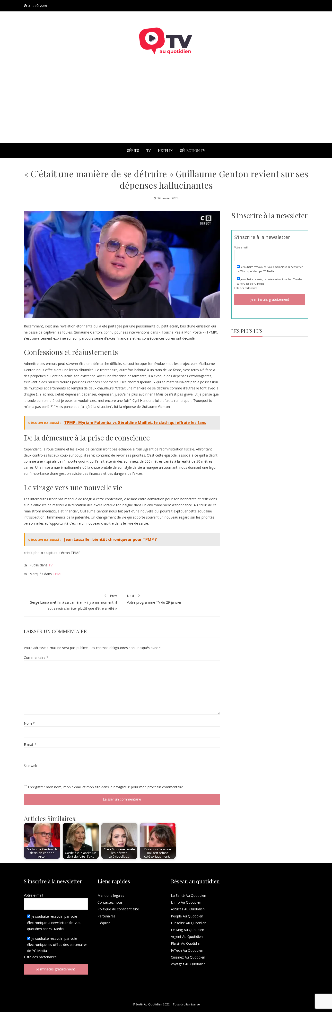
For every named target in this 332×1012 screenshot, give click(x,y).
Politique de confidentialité (118, 909)
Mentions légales (110, 895)
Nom (29, 723)
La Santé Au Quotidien (188, 895)
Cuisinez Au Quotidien (188, 957)
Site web (30, 765)
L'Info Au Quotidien (186, 902)
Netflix (165, 150)
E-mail (30, 744)
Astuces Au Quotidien (188, 909)
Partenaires (106, 916)
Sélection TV (192, 150)
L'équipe (104, 923)
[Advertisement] (166, 106)
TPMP (57, 574)
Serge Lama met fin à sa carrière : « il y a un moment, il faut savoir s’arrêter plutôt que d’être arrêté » (73, 602)
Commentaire (36, 657)
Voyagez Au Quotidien (188, 964)
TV (148, 150)
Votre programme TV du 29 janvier (154, 599)
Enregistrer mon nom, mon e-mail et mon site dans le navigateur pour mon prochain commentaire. (106, 787)
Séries (133, 150)
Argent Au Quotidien (187, 936)
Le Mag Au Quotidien (187, 929)
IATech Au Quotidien (187, 950)
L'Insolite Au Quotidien (188, 923)
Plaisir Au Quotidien (186, 943)
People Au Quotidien (187, 916)
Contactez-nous (109, 902)
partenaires (251, 288)
